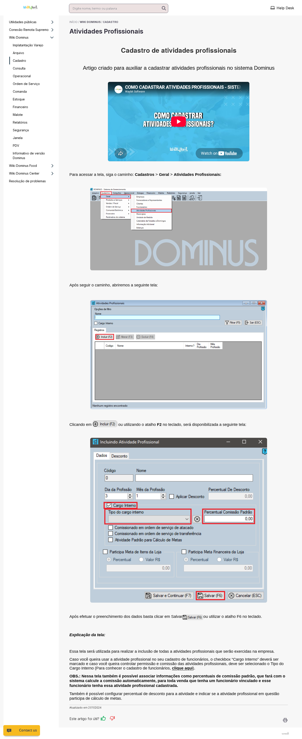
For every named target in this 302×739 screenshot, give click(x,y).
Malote (18, 115)
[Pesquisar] (164, 8)
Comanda (20, 91)
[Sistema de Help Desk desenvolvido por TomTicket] (285, 733)
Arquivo (18, 53)
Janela (18, 138)
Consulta (19, 68)
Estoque (19, 99)
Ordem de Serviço (26, 84)
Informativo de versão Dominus (29, 155)
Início (73, 22)
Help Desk (285, 8)
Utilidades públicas (22, 22)
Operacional (22, 76)
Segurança (21, 130)
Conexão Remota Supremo (29, 30)
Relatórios (20, 122)
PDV (16, 145)
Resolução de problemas (27, 181)
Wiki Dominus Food (23, 165)
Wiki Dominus (19, 37)
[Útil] (103, 719)
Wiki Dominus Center (24, 173)
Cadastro (19, 60)
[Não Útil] (112, 719)
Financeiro (20, 107)
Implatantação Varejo (28, 45)
